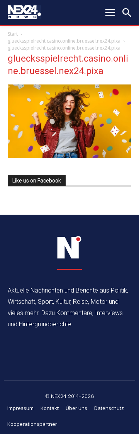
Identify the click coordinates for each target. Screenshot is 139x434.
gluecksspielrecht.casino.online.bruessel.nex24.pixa (64, 41)
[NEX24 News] (69, 247)
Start (13, 34)
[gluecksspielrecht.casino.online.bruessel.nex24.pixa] (69, 156)
